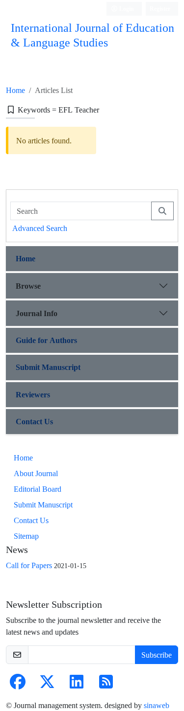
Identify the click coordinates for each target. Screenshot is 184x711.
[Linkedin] (76, 684)
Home (15, 90)
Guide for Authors (46, 340)
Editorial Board (37, 488)
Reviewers (33, 394)
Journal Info (36, 313)
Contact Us (34, 421)
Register (160, 8)
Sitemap (26, 535)
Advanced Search (39, 228)
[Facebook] (17, 684)
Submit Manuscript (48, 367)
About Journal (36, 473)
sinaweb (156, 705)
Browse (28, 285)
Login (126, 8)
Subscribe (156, 654)
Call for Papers (29, 565)
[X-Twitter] (47, 684)
